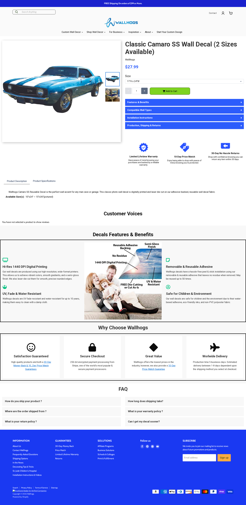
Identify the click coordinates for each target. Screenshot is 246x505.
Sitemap (54, 488)
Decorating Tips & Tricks (23, 466)
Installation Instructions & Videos (27, 475)
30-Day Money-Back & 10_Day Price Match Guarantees (32, 366)
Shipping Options (20, 458)
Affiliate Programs (106, 446)
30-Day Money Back (64, 446)
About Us (17, 446)
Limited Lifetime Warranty (67, 454)
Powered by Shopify (20, 497)
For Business (116, 32)
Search (15, 488)
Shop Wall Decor (95, 32)
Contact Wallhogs (20, 450)
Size (128, 76)
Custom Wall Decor (71, 32)
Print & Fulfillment (106, 458)
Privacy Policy (26, 488)
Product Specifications (44, 181)
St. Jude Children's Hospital (25, 471)
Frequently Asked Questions (25, 454)
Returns (58, 458)
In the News (18, 462)
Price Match (60, 450)
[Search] (16, 12)
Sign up (224, 457)
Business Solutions (106, 450)
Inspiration (134, 32)
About (148, 32)
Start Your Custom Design (169, 32)
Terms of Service (41, 488)
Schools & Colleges (106, 454)
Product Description (17, 181)
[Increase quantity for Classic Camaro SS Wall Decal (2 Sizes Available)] (144, 91)
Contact (213, 13)
